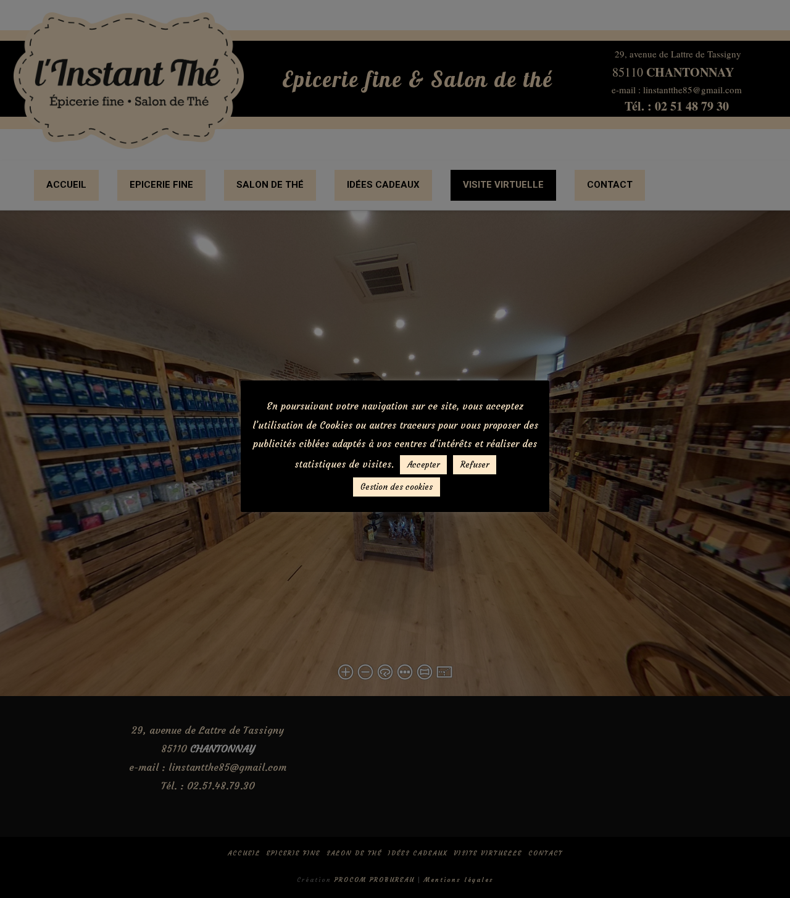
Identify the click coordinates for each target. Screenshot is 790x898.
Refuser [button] (474, 464)
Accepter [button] (423, 464)
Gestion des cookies (396, 487)
